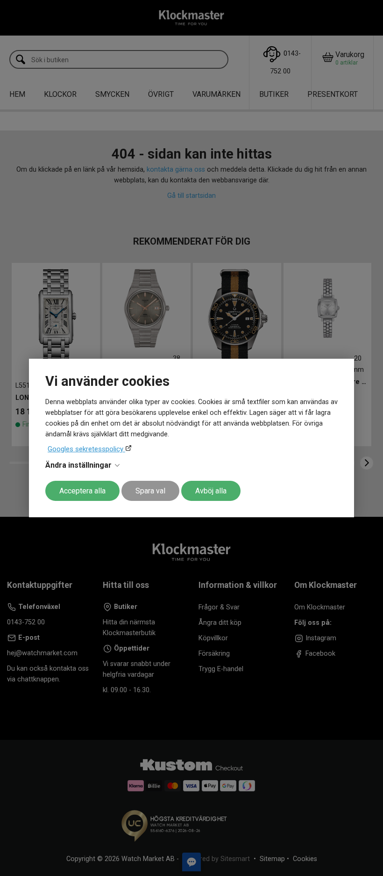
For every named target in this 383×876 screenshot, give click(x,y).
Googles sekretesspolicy (86, 449)
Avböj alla (211, 490)
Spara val (150, 490)
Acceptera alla (82, 490)
